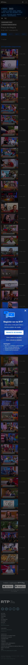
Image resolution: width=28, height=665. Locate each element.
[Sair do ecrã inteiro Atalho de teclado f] (25, 663)
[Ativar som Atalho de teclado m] (5, 663)
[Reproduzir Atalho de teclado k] (2, 663)
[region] (14, 332)
